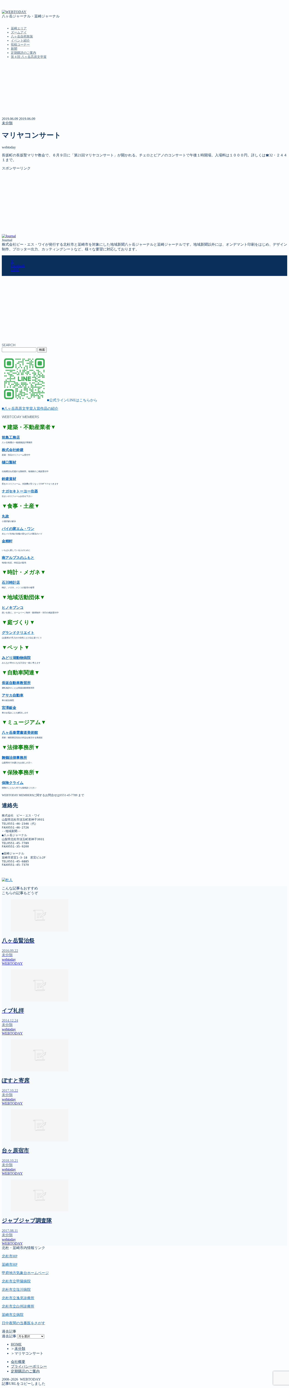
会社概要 (18, 1362)
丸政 (5, 516)
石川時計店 (11, 582)
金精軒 (7, 541)
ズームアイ (19, 32)
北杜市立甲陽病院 (16, 1281)
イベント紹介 (20, 40)
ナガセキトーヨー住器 (20, 491)
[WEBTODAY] (14, 12)
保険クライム (12, 783)
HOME (16, 1344)
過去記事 (9, 1336)
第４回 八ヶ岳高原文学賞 (29, 57)
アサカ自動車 (12, 695)
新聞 (14, 49)
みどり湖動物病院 (16, 658)
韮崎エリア (19, 28)
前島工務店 (11, 437)
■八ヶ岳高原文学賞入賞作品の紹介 (30, 408)
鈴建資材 (9, 479)
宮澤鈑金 (9, 708)
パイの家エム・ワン (18, 529)
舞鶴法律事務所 (14, 758)
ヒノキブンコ (12, 607)
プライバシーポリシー (29, 1366)
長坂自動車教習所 (16, 683)
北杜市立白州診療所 (18, 1306)
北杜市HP (9, 1256)
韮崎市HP (9, 1264)
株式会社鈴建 (12, 450)
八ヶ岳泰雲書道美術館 (20, 732)
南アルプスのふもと (18, 558)
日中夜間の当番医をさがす (23, 1323)
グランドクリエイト (18, 633)
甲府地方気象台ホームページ (25, 1273)
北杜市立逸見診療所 (18, 1298)
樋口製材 (9, 462)
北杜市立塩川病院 (16, 1290)
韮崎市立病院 (12, 1315)
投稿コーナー (20, 45)
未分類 (7, 123)
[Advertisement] (137, 202)
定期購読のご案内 (23, 53)
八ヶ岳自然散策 (22, 36)
